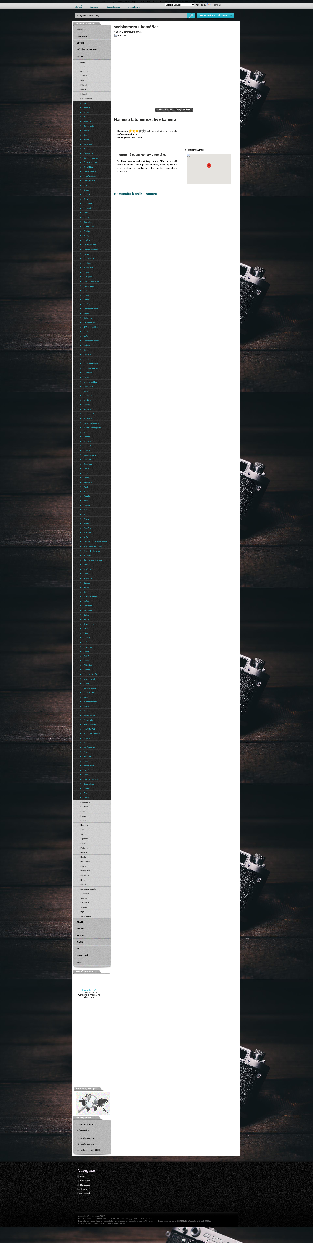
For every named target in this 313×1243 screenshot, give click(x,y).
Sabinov (87, 565)
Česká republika (86, 99)
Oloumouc (88, 464)
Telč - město (88, 647)
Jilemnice (87, 300)
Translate (217, 5)
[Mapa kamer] (93, 1114)
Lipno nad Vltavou (91, 368)
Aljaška (83, 67)
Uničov (86, 683)
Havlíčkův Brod (90, 245)
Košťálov (87, 345)
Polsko (83, 866)
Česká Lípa (88, 167)
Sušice (86, 619)
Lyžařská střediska (87, 50)
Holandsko (84, 825)
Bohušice (87, 121)
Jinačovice (88, 304)
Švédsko (83, 898)
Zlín (85, 793)
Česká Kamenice (90, 163)
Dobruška (87, 222)
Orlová (86, 473)
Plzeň (86, 492)
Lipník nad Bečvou (91, 364)
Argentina (84, 71)
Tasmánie (84, 907)
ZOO (79, 962)
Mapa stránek (85, 1185)
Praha (86, 510)
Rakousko (84, 875)
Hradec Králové (90, 268)
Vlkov (86, 743)
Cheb (86, 185)
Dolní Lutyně (89, 226)
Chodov (87, 194)
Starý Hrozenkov (90, 597)
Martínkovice (89, 400)
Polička (86, 501)
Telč (85, 642)
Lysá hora (88, 396)
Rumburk (87, 555)
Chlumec (87, 190)
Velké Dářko (88, 720)
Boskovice (88, 131)
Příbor (86, 514)
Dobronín (87, 217)
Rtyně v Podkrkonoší (92, 551)
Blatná (86, 112)
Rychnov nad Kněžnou (93, 560)
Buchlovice (88, 144)
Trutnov (87, 670)
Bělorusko (84, 85)
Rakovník (87, 533)
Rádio (80, 942)
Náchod (87, 437)
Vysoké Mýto (89, 766)
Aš (85, 103)
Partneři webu (85, 1181)
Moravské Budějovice (92, 428)
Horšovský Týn (90, 258)
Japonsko (84, 839)
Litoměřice (88, 373)
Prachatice (88, 505)
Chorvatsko (85, 802)
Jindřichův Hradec (91, 309)
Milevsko (87, 409)
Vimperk (87, 738)
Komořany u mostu (91, 341)
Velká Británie (85, 916)
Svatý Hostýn (89, 624)
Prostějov (87, 528)
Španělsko (84, 894)
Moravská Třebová (91, 423)
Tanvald (87, 638)
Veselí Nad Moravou (92, 734)
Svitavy (86, 629)
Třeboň (86, 661)
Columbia (84, 807)
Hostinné (87, 263)
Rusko (83, 884)
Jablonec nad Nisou (91, 281)
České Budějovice (91, 176)
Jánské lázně (89, 286)
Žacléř (86, 770)
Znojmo (86, 798)
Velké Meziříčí (89, 729)
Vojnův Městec (89, 747)
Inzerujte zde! (89, 990)
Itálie (82, 834)
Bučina (86, 149)
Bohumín (87, 117)
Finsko (83, 816)
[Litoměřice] (175, 105)
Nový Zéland (85, 862)
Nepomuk (87, 446)
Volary (86, 752)
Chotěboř (87, 208)
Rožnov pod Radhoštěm (93, 546)
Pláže (80, 922)
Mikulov (87, 405)
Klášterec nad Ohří (91, 327)
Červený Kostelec (91, 158)
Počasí (80, 929)
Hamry (86, 236)
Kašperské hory (90, 322)
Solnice (86, 587)
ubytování (82, 955)
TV (78, 949)
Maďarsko (84, 848)
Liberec (86, 359)
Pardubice (88, 482)
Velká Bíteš (88, 711)
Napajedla (87, 441)
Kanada (83, 843)
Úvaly (86, 697)
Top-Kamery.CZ (94, 1216)
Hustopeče (88, 277)
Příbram (87, 519)
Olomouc (87, 460)
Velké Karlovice (90, 725)
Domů (82, 1177)
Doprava (81, 30)
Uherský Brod (89, 679)
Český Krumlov (90, 181)
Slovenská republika (88, 889)
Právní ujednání (83, 1193)
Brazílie (83, 89)
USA (82, 912)
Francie (83, 820)
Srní (85, 592)
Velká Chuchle (89, 715)
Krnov (86, 350)
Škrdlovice (88, 578)
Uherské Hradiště (91, 674)
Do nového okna (164, 110)
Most (86, 432)
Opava (86, 469)
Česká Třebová (90, 172)
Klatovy (86, 332)
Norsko (83, 857)
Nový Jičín (88, 450)
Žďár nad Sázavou (91, 779)
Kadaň (86, 313)
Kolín (86, 336)
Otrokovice (88, 478)
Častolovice (88, 153)
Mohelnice (88, 418)
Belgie (82, 80)
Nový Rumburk (90, 455)
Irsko (82, 830)
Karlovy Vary (89, 318)
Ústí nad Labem (90, 688)
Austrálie (83, 76)
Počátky (87, 496)
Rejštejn (87, 537)
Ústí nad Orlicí (89, 693)
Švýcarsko (84, 903)
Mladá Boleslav (90, 414)
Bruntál (86, 140)
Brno (85, 135)
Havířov (87, 240)
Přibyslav (87, 523)
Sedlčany (87, 569)
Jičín (85, 290)
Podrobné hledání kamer (213, 15)
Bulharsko (84, 94)
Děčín (86, 213)
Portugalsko (85, 871)
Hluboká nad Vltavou (92, 249)
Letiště (80, 43)
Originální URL (183, 110)
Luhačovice (88, 386)
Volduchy (87, 757)
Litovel (86, 377)
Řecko (83, 880)
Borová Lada (89, 126)
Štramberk (88, 610)
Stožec (86, 601)
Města (80, 56)
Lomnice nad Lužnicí (92, 382)
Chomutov (88, 204)
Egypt (82, 811)
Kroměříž (87, 354)
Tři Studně (88, 665)
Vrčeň (86, 761)
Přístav (80, 935)
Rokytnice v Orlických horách (95, 542)
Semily (86, 574)
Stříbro (86, 615)
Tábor (86, 633)
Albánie (83, 62)
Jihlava (86, 295)
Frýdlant (87, 231)
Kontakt (84, 1189)
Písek (86, 487)
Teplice (86, 651)
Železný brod (89, 784)
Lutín (86, 391)
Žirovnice (87, 789)
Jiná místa (82, 36)
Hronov (86, 272)
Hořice (86, 254)
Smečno (87, 583)
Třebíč (86, 656)
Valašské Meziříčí (91, 702)
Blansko (87, 108)
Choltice (87, 199)
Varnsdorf (87, 706)
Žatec (86, 775)
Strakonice (88, 606)
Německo (84, 852)
